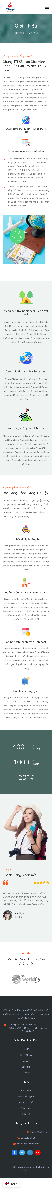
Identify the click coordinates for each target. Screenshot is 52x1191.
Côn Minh (26, 1066)
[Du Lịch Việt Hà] (10, 7)
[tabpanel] (26, 907)
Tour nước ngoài (26, 1096)
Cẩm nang (26, 1108)
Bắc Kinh (26, 1072)
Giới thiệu (26, 1090)
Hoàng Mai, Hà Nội (39, 1132)
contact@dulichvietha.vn (28, 1143)
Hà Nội (26, 1049)
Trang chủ (19, 32)
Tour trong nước (26, 1102)
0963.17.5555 (28, 1137)
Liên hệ (26, 1114)
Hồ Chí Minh (26, 1055)
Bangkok (26, 1061)
